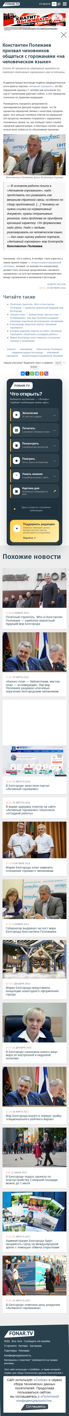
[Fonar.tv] (11, 4)
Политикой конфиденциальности (37, 1398)
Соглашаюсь (36, 1406)
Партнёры (10, 1350)
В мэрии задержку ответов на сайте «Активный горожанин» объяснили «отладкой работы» (35, 332)
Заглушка (36, 1346)
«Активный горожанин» (41, 86)
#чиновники (26, 349)
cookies (34, 1369)
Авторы (23, 1346)
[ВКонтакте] (23, 374)
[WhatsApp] (32, 374)
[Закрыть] (63, 35)
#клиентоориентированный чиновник (42, 355)
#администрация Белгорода (27, 352)
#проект (11, 349)
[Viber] (46, 374)
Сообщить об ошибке (37, 1341)
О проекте (10, 1346)
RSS (7, 1341)
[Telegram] (37, 374)
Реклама (24, 1350)
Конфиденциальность (17, 1355)
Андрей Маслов (56, 284)
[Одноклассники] (42, 374)
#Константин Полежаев (49, 349)
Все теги (17, 1341)
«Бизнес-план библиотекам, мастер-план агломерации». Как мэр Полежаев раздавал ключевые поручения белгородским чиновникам (36, 318)
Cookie (41, 1380)
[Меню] (64, 4)
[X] (27, 374)
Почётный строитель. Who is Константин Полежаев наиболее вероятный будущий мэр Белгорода (36, 308)
